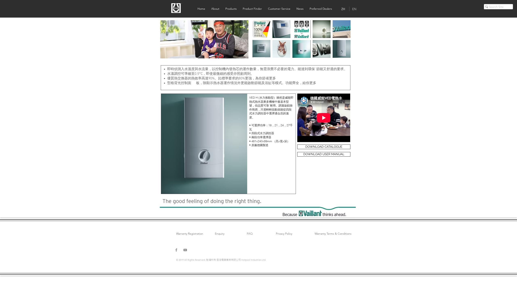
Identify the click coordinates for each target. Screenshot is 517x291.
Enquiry (219, 233)
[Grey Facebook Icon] (176, 250)
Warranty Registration (189, 233)
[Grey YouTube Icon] (185, 250)
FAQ (250, 233)
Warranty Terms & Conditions (333, 233)
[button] (204, 39)
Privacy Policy (284, 233)
